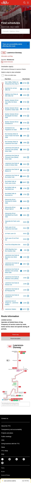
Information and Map (7, 56)
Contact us (4, 418)
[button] (26, 480)
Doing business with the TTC (10, 443)
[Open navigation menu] (27, 2)
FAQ (2, 454)
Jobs (2, 440)
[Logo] (5, 2)
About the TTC (6, 426)
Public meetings (6, 436)
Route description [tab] (16, 338)
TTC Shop (4, 450)
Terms (2, 468)
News (3, 447)
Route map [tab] (15, 334)
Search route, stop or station (10, 27)
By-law (3, 471)
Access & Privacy (5, 475)
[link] (15, 45)
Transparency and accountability (11, 429)
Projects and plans (7, 433)
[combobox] (15, 31)
